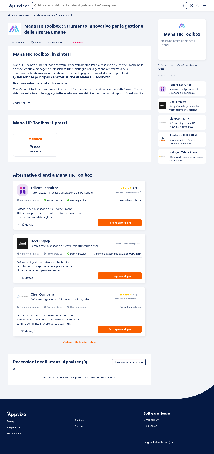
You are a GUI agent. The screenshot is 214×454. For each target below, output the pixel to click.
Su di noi (80, 419)
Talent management (45, 15)
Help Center (150, 425)
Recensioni (78, 42)
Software (80, 426)
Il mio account (151, 419)
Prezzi (38, 42)
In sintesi (20, 42)
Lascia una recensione (129, 362)
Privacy (11, 421)
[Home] (9, 15)
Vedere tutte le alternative (79, 342)
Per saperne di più (119, 222)
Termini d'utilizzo (16, 433)
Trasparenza (13, 427)
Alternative (57, 42)
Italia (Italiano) (161, 442)
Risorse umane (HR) (23, 15)
